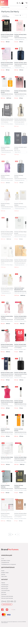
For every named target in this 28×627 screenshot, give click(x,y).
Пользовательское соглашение (8, 564)
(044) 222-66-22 (20, 3)
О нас (2, 558)
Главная (3, 582)
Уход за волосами (5, 590)
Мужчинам (3, 594)
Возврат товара (5, 572)
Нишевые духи (4, 584)
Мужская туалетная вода (7, 596)
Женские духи (4, 588)
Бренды (3, 574)
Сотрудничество (5, 562)
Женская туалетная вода (7, 598)
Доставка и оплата (5, 560)
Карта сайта (4, 576)
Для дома (3, 592)
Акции (2, 570)
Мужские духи (4, 586)
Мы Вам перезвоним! (7, 604)
